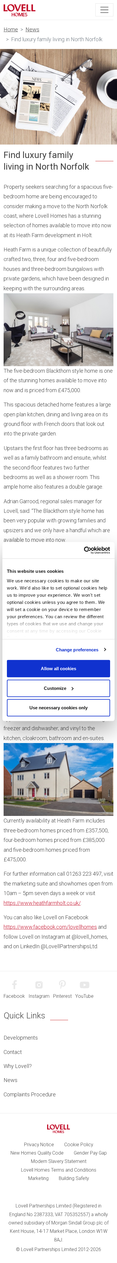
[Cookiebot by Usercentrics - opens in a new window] (84, 550)
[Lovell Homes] (19, 9)
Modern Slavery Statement (58, 1161)
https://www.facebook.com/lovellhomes (50, 927)
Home (11, 29)
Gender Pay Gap (90, 1153)
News (32, 29)
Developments (21, 1038)
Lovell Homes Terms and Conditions (58, 1170)
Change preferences (77, 649)
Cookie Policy (78, 1144)
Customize (55, 687)
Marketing (38, 1178)
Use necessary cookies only (58, 707)
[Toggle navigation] (104, 9)
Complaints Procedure (30, 1094)
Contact (13, 1052)
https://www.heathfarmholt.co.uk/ (42, 903)
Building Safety (74, 1178)
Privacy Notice (39, 1144)
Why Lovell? (18, 1066)
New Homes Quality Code (37, 1153)
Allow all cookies (58, 668)
